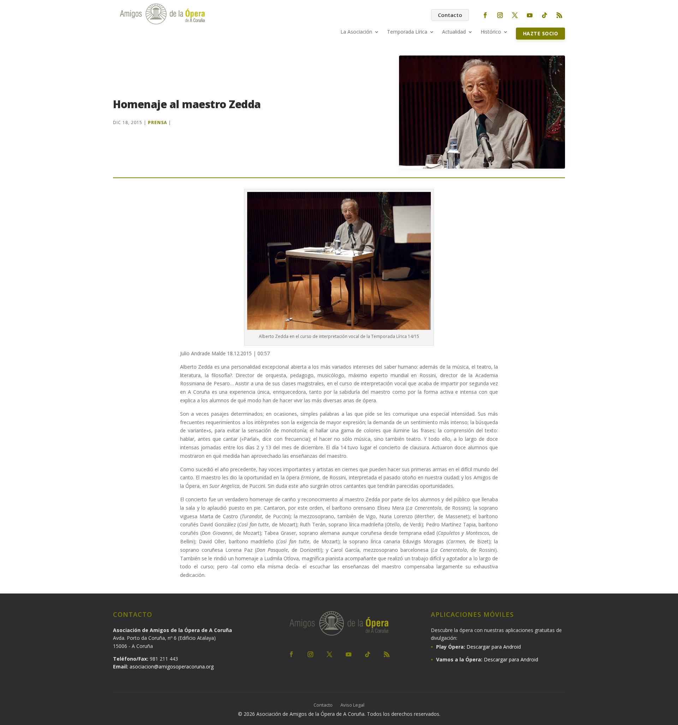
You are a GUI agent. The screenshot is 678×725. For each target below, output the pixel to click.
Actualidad (454, 32)
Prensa (157, 122)
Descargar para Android (493, 646)
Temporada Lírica (407, 32)
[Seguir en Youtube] (529, 15)
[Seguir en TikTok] (544, 15)
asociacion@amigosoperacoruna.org (172, 666)
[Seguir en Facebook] (485, 15)
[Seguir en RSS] (559, 15)
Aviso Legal (352, 705)
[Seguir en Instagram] (500, 15)
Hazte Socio (540, 33)
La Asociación (356, 32)
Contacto (450, 14)
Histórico (491, 32)
